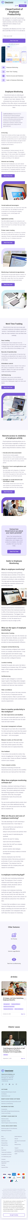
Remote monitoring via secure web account (11, 1101)
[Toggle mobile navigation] (25, 2)
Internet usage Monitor (14, 951)
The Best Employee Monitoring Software (19, 1150)
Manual (16, 1138)
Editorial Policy (4, 1145)
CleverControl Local (5, 1096)
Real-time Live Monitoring (14, 963)
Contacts (3, 1159)
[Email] (16, 1084)
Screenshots (4, 1109)
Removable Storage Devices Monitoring (10, 1111)
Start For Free (14, 551)
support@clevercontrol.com (7, 1079)
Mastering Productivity (6, 1130)
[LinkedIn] (13, 1084)
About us (3, 1138)
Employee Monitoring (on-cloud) (8, 1092)
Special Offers (4, 1167)
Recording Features (7, 1106)
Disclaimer (3, 1150)
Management (7, 1004)
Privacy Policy (4, 1143)
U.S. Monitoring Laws (6, 1156)
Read (22, 1014)
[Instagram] (2, 1084)
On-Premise (14, 939)
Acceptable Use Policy (6, 1154)
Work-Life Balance (19, 1009)
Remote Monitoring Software (10, 1099)
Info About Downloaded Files (20, 1141)
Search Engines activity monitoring (9, 1122)
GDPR (16, 1153)
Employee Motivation (8, 1009)
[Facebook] (6, 1084)
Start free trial (14, 40)
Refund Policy (18, 1144)
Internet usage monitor (9, 1116)
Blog (2, 1136)
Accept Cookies (14, 1215)
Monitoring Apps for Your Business (9, 1128)
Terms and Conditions (6, 1152)
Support (16, 1148)
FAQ (2, 1148)
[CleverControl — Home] (12, 2)
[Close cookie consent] (25, 1201)
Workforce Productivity (9, 1006)
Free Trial (22, 5)
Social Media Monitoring (9, 1125)
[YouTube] (9, 1084)
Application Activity (5, 1120)
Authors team (4, 1140)
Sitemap (3, 1165)
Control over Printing (5, 1113)
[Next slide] (25, 999)
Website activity (4, 1118)
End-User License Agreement (5, 1162)
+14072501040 (4, 1081)
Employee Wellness (16, 1004)
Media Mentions (18, 1136)
